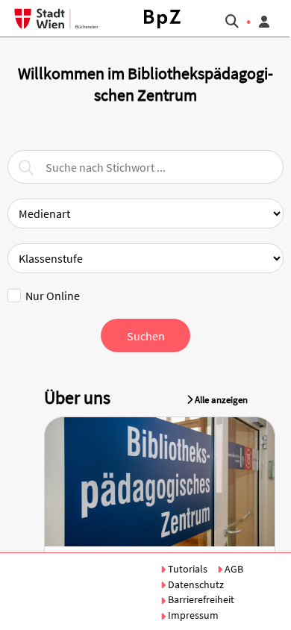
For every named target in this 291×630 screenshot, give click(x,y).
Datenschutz (195, 584)
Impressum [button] (192, 615)
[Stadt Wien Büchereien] (50, 18)
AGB (232, 569)
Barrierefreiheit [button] (200, 599)
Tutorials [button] (188, 569)
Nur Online (52, 295)
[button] (162, 19)
